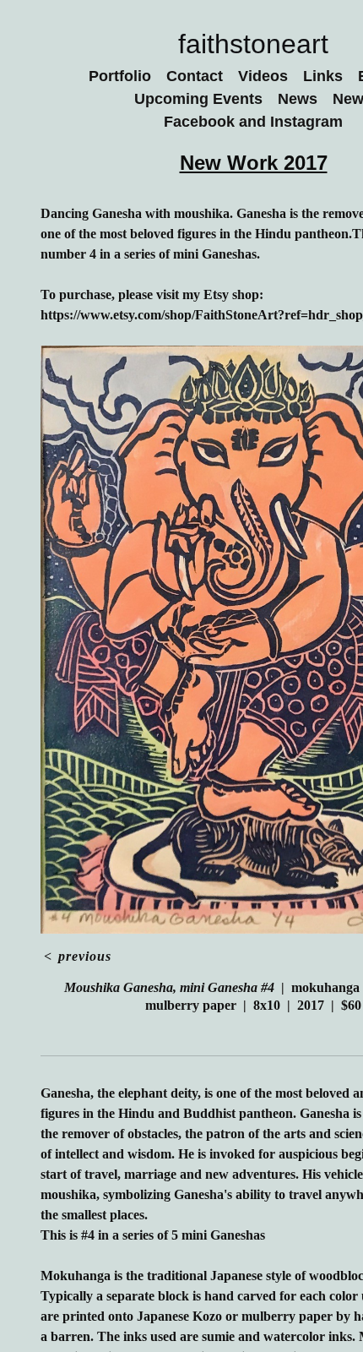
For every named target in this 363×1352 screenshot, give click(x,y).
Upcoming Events (196, 99)
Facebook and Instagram (253, 122)
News (299, 99)
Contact (198, 76)
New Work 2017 (254, 163)
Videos (269, 76)
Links (329, 76)
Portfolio (117, 76)
